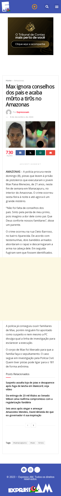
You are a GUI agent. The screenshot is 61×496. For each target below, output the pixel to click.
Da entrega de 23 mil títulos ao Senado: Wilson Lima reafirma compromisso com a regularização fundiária (29, 399)
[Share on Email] (50, 152)
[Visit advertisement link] (30, 36)
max (32, 442)
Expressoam (23, 112)
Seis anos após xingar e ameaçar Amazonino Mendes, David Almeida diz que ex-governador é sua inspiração (30, 412)
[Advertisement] (30, 289)
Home (9, 80)
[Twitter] (37, 470)
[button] (47, 6)
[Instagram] (31, 470)
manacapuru (20, 442)
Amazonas (19, 80)
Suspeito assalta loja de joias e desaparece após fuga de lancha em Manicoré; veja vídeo (30, 386)
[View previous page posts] (27, 425)
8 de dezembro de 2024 (21, 116)
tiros (41, 442)
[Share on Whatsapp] (40, 152)
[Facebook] (24, 470)
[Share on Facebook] (20, 152)
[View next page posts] (33, 425)
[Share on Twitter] (30, 152)
